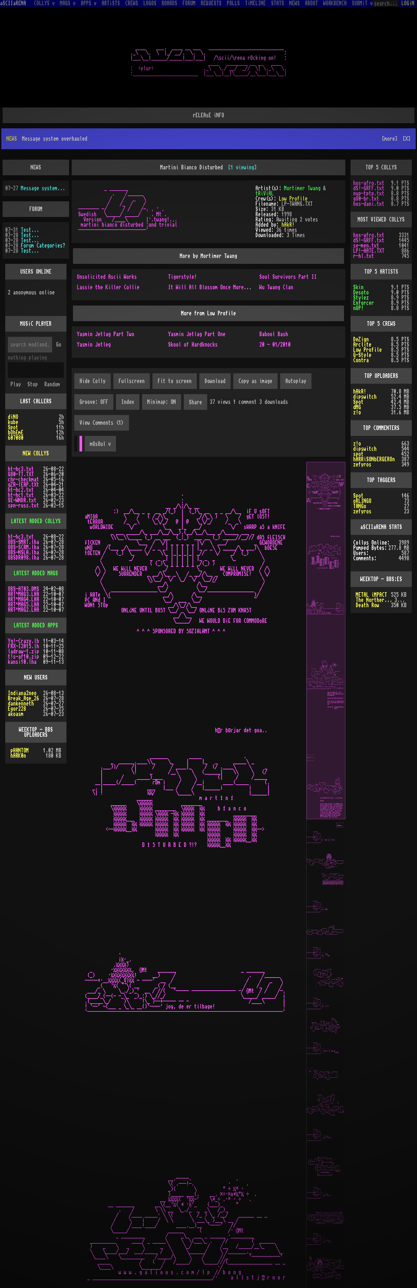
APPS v (88, 3)
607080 (15, 437)
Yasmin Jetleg (94, 344)
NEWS (294, 3)
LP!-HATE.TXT (368, 250)
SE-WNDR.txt (22, 500)
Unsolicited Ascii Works (107, 276)
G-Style (362, 355)
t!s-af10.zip (23, 656)
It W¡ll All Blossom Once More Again (213, 287)
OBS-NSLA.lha (23, 552)
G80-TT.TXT (21, 474)
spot (358, 454)
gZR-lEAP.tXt (23, 484)
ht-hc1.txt (21, 495)
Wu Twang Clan (276, 287)
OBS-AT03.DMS (23, 589)
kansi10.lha (22, 662)
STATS (277, 3)
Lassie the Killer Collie (108, 287)
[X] (406, 138)
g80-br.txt (366, 198)
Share (195, 402)
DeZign (361, 339)
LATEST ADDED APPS (36, 625)
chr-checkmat (23, 479)
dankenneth (21, 703)
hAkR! (288, 224)
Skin (358, 287)
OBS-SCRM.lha (23, 547)
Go (58, 344)
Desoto (361, 292)
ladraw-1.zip (23, 651)
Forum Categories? (43, 245)
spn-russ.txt (23, 505)
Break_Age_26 (23, 698)
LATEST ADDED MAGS (36, 573)
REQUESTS (211, 3)
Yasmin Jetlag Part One (196, 334)
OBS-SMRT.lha (23, 542)
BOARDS (169, 3)
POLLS (233, 3)
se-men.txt (366, 245)
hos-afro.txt (368, 183)
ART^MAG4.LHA (23, 599)
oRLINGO (362, 501)
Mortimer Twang (302, 188)
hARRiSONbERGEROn (374, 459)
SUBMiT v (362, 3)
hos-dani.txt (368, 204)
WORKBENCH (335, 3)
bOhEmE (15, 432)
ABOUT (311, 3)
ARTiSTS (111, 3)
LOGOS (149, 3)
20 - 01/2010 (275, 344)
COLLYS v (44, 3)
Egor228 (17, 708)
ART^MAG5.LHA (23, 604)
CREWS (131, 3)
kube (13, 422)
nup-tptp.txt (368, 193)
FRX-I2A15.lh (23, 646)
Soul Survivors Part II (288, 276)
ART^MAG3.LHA (23, 594)
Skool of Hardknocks (193, 344)
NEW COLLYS (36, 453)
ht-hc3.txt (21, 469)
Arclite (362, 344)
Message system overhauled (43, 188)
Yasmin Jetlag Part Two (105, 334)
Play (15, 384)
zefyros (362, 464)
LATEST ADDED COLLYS (36, 521)
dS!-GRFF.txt (368, 188)
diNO (13, 417)
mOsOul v (100, 444)
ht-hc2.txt (21, 490)
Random (52, 384)
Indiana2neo (22, 693)
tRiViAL (264, 193)
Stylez (361, 297)
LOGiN (407, 3)
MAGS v (68, 3)
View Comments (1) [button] (101, 422)
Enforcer (363, 303)
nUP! (358, 308)
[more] (389, 138)
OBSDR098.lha (23, 557)
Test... (30, 230)
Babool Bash (273, 334)
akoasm (15, 714)
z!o (357, 412)
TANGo (359, 506)
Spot (13, 427)
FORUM (188, 3)
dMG (357, 407)
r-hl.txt (363, 256)
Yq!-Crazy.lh (23, 641)
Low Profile (293, 198)
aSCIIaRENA (13, 3)
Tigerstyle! (182, 276)
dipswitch (365, 396)
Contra (361, 360)
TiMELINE (255, 3)
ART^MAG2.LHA (23, 609)
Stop (32, 384)
